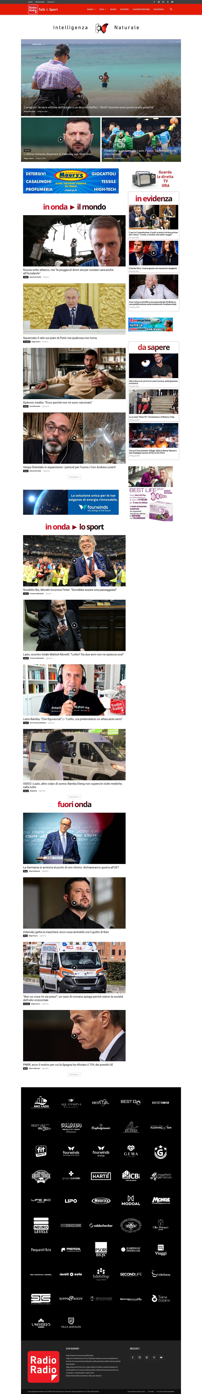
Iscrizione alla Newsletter (165, 1391)
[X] (168, 2)
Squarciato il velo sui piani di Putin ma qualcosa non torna (60, 338)
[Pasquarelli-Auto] (41, 1249)
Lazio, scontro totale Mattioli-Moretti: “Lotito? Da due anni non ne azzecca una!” (73, 654)
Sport (113, 9)
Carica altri (73, 477)
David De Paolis (35, 406)
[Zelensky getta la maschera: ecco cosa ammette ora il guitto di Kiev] (74, 903)
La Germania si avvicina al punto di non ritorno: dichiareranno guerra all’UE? (71, 867)
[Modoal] (130, 1200)
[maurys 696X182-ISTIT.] (71, 195)
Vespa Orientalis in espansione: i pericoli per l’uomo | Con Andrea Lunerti (69, 467)
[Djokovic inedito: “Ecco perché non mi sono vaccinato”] (74, 373)
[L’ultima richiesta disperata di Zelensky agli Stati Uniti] (60, 139)
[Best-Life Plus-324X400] (150, 523)
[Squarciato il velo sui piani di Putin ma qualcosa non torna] (74, 309)
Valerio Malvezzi (34, 871)
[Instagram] (159, 2)
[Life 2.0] (41, 1200)
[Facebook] (154, 2)
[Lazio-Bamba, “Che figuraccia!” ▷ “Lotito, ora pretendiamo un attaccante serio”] (74, 690)
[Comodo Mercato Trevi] (71, 1126)
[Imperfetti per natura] (160, 1175)
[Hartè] (101, 1175)
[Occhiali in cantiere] (71, 1225)
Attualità (27, 341)
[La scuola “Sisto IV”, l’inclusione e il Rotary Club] (153, 401)
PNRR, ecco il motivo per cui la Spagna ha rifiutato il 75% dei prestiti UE (68, 1064)
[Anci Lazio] (41, 1102)
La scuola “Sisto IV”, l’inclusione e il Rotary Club (151, 416)
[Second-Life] (130, 1274)
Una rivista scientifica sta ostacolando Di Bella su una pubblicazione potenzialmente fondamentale (152, 303)
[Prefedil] (71, 1249)
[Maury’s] (101, 1200)
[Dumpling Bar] (160, 1126)
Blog (25, 871)
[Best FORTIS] (160, 1102)
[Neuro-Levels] (41, 1225)
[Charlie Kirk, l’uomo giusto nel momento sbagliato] (153, 253)
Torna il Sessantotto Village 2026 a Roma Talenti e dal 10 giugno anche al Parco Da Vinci (153, 451)
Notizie (27, 150)
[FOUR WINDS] (71, 517)
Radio (90, 9)
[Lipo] (71, 1200)
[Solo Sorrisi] (160, 1274)
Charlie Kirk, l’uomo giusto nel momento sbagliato (153, 268)
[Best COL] (101, 1102)
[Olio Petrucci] (160, 1225)
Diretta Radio (39, 2)
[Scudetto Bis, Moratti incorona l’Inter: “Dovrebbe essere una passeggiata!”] (74, 560)
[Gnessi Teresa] (41, 1175)
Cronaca (26, 1004)
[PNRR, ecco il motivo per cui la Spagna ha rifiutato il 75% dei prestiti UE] (74, 1035)
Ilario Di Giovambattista (38, 723)
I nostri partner (141, 9)
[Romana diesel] (41, 1274)
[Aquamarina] (71, 1102)
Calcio (107, 147)
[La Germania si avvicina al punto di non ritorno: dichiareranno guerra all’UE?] (74, 838)
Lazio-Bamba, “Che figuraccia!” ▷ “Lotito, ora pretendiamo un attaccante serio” (72, 719)
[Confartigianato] (101, 1126)
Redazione (33, 791)
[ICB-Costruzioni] (130, 1175)
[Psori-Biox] (101, 1249)
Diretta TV (50, 2)
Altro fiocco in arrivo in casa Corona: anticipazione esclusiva (153, 382)
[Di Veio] (130, 1126)
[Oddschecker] (101, 1225)
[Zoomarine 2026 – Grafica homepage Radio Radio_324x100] (150, 333)
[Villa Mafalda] (71, 1323)
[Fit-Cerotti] (41, 1151)
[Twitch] (163, 2)
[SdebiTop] (101, 1274)
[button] (171, 10)
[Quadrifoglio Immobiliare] (130, 1249)
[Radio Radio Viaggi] (160, 1249)
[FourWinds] (71, 1151)
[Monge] (160, 1200)
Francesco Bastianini (37, 593)
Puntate (124, 9)
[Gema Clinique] (130, 1151)
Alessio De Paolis (29, 111)
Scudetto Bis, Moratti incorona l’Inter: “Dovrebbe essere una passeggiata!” (70, 589)
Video (26, 277)
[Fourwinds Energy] (101, 1151)
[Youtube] (172, 2)
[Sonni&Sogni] (71, 1299)
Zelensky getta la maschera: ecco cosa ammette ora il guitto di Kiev (66, 932)
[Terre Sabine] (160, 1299)
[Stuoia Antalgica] (130, 1299)
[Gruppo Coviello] (71, 1175)
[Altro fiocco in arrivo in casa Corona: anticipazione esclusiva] (153, 365)
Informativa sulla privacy (136, 1391)
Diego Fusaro (35, 341)
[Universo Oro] (41, 1323)
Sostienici (158, 9)
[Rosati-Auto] (71, 1274)
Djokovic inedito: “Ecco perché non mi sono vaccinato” (57, 402)
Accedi (30, 2)
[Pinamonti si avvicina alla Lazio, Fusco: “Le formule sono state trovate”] (141, 139)
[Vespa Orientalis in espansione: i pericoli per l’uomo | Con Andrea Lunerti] (74, 438)
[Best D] (130, 1102)
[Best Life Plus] (41, 1126)
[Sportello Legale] (101, 1299)
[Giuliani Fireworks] (160, 1151)
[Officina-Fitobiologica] (130, 1225)
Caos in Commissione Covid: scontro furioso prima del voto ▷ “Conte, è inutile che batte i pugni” (153, 233)
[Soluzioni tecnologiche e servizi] (41, 1299)
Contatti (151, 1391)
